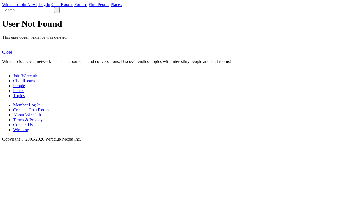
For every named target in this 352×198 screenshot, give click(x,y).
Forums (80, 4)
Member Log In (27, 105)
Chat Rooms (62, 4)
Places (116, 4)
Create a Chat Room (31, 110)
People (19, 85)
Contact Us (23, 124)
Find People (99, 4)
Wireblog (21, 129)
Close (7, 52)
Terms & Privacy (28, 119)
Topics (19, 95)
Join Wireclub (25, 75)
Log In (44, 4)
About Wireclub (27, 114)
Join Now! (28, 4)
